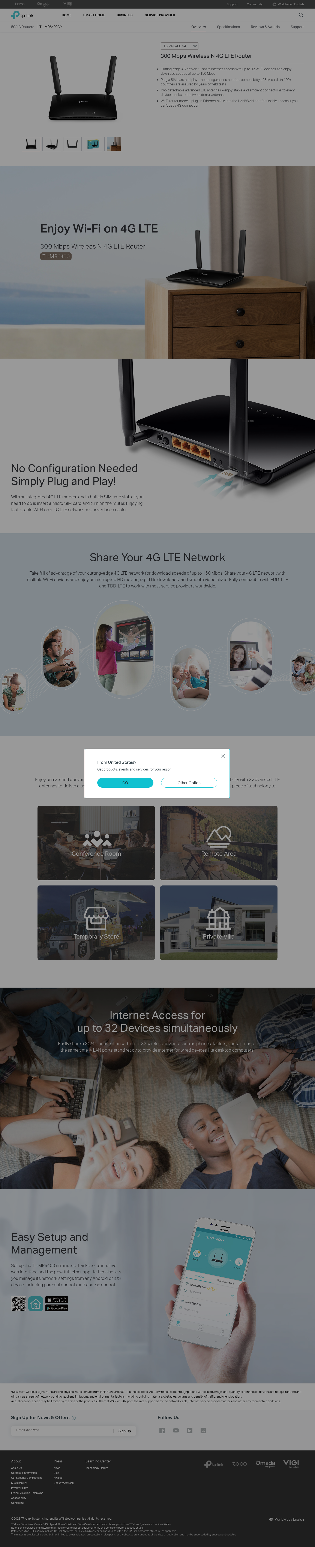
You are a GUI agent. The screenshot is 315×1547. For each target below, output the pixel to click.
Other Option (189, 782)
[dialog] (157, 773)
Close (222, 756)
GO (125, 782)
